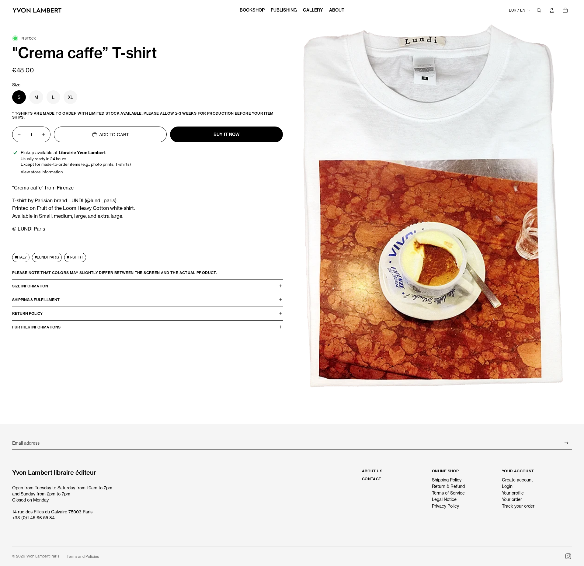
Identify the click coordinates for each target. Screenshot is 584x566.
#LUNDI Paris (47, 257)
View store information (42, 171)
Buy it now (227, 134)
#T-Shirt (75, 257)
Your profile (513, 492)
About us (372, 471)
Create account (517, 479)
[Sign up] (566, 443)
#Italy (21, 257)
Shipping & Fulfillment (36, 299)
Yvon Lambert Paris (42, 556)
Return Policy (27, 313)
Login (507, 486)
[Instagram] (568, 556)
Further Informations (36, 327)
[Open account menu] (551, 10)
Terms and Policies (83, 556)
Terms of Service (448, 492)
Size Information (30, 286)
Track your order (518, 506)
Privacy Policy (445, 506)
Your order (512, 499)
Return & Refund (448, 486)
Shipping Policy (446, 479)
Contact (371, 479)
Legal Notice (444, 499)
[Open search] (539, 10)
